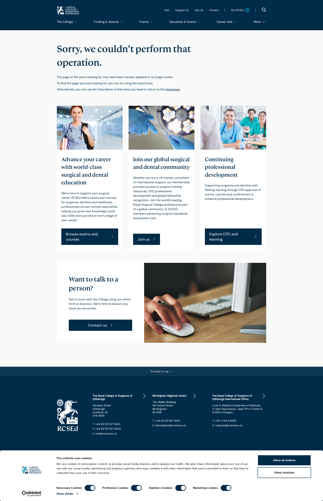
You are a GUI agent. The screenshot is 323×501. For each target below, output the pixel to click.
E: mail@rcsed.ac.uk (105, 433)
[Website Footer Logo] (72, 415)
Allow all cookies (284, 460)
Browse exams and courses (82, 237)
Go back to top (159, 371)
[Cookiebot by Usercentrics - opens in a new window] (31, 494)
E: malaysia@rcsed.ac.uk (227, 425)
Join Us (199, 10)
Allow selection (284, 472)
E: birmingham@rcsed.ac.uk (169, 425)
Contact (214, 10)
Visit (166, 10)
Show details (64, 493)
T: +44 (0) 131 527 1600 (106, 424)
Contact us (97, 325)
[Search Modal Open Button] (264, 9)
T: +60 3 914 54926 (224, 420)
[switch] (136, 488)
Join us (144, 239)
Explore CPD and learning (223, 237)
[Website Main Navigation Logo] (68, 10)
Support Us (182, 10)
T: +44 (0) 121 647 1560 (166, 420)
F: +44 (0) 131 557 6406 (107, 428)
